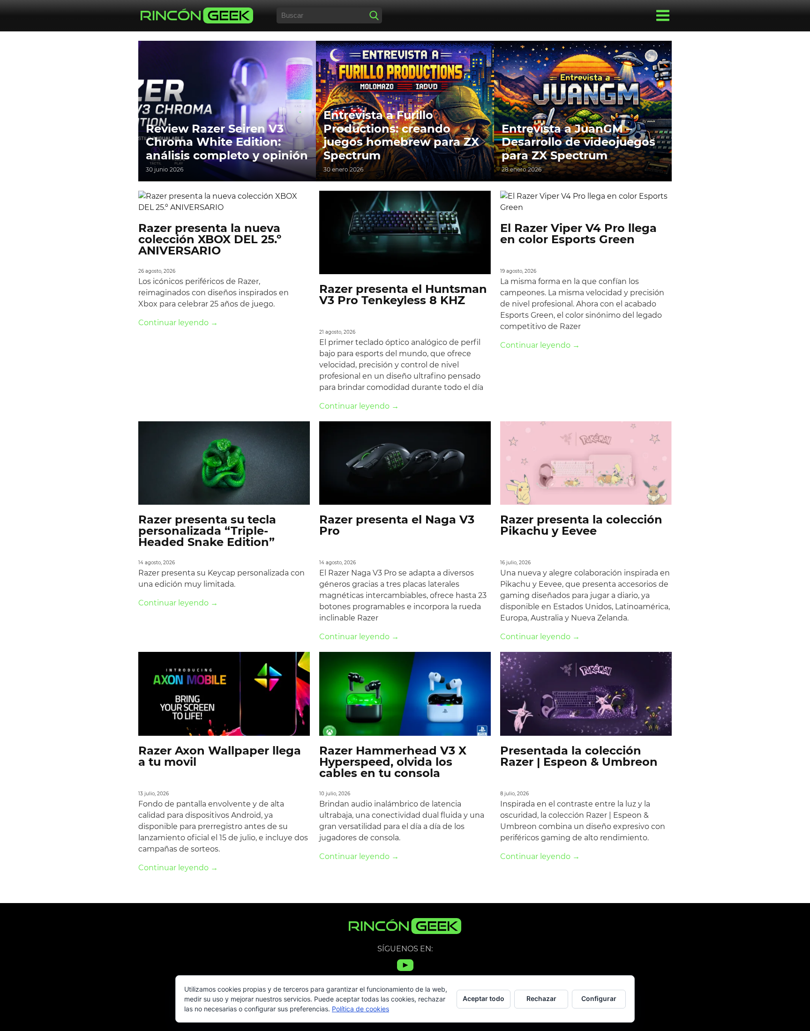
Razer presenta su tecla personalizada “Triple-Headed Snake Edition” (207, 531)
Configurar (598, 998)
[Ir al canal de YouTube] (405, 970)
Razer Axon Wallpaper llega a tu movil (219, 756)
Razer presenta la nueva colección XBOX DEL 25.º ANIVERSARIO (209, 239)
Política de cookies (360, 1009)
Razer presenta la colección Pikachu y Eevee (581, 525)
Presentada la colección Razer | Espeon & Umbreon (579, 756)
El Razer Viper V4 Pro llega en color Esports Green (578, 233)
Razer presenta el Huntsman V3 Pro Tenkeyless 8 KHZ (403, 294)
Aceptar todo (483, 998)
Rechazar (541, 998)
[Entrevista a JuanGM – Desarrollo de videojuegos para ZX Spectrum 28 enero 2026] (583, 110)
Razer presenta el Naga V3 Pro (396, 525)
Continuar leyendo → (178, 322)
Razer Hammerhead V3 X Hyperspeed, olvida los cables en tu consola (392, 762)
